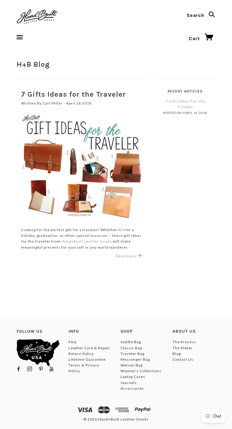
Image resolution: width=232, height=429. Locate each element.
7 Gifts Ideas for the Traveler (73, 94)
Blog (176, 353)
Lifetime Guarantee (87, 359)
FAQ (73, 342)
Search (196, 15)
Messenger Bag (135, 359)
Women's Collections (141, 371)
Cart (195, 38)
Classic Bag (131, 348)
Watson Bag (132, 365)
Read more (126, 256)
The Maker (182, 348)
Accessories (132, 388)
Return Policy (81, 353)
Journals (129, 382)
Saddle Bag (131, 342)
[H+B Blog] (81, 166)
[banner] (37, 16)
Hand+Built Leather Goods (87, 241)
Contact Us (182, 359)
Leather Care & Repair (89, 348)
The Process (184, 342)
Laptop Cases (133, 376)
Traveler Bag (132, 353)
